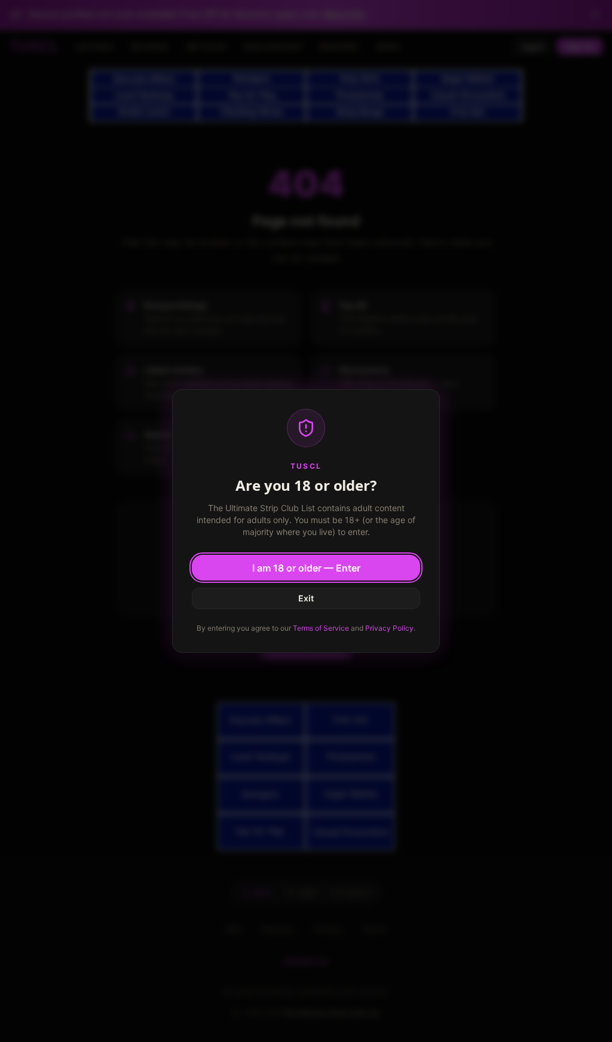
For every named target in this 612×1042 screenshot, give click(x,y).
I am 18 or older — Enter (306, 568)
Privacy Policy (389, 628)
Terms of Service (321, 628)
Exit (306, 598)
